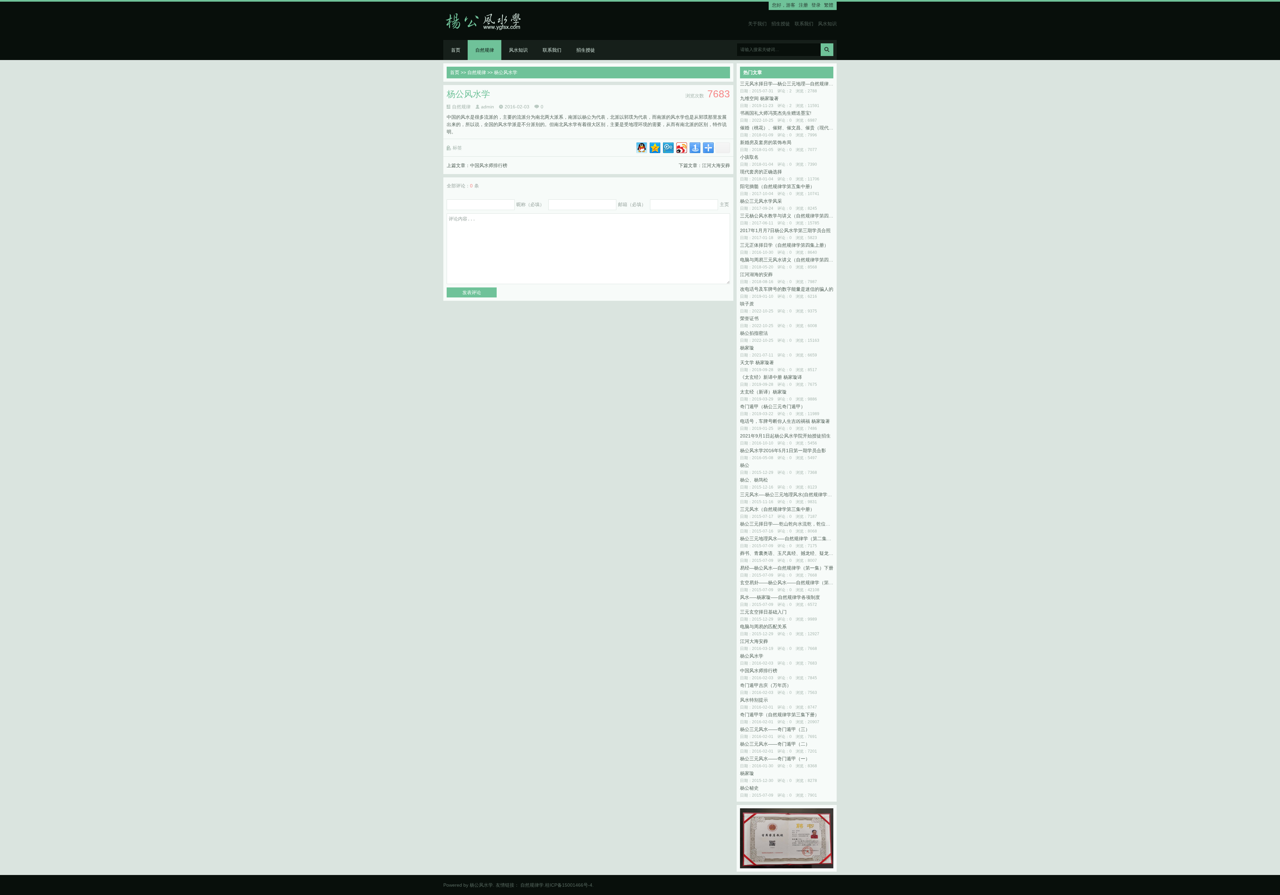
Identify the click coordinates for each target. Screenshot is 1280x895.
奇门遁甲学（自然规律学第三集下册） (779, 714)
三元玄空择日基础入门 (763, 612)
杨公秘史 (749, 788)
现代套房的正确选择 (761, 171)
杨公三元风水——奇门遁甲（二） (775, 744)
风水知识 (827, 23)
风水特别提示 (754, 700)
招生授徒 (780, 23)
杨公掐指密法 (754, 333)
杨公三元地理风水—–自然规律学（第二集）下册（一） (786, 538)
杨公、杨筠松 (754, 480)
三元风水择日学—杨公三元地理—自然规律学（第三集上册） (786, 83)
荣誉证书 (749, 318)
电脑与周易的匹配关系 (763, 626)
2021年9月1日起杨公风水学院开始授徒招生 (785, 435)
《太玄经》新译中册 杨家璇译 (771, 377)
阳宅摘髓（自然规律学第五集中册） (777, 186)
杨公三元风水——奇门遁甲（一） (775, 758)
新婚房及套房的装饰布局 (765, 142)
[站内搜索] (827, 49)
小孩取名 (749, 157)
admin (487, 106)
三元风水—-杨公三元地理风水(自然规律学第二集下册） (786, 494)
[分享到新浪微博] (681, 147)
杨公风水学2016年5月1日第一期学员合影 (783, 450)
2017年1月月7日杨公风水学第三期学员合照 (785, 230)
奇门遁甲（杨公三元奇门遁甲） (772, 406)
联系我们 (804, 23)
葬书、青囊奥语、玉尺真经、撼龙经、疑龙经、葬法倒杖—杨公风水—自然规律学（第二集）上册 (786, 553)
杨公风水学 (751, 656)
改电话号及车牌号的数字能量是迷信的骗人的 (786, 289)
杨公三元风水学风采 (761, 201)
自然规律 (484, 50)
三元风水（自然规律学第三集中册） (777, 509)
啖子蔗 (747, 303)
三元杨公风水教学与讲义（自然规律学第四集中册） (786, 215)
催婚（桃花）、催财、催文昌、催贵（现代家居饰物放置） (786, 127)
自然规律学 (532, 885)
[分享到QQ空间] (654, 147)
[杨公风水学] (485, 21)
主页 (724, 204)
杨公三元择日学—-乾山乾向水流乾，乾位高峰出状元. (786, 524)
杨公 (744, 465)
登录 (816, 5)
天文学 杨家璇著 (757, 362)
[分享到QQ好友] (641, 147)
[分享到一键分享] (694, 147)
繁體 (828, 5)
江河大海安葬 (716, 165)
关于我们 (757, 23)
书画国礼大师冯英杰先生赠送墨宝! (775, 113)
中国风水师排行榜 (488, 165)
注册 (803, 5)
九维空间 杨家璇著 (759, 98)
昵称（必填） (530, 204)
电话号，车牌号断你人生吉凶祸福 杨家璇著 (785, 421)
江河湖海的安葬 (756, 274)
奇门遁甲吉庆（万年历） (765, 685)
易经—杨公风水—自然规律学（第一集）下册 (786, 568)
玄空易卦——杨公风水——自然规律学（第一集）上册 (786, 582)
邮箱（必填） (632, 204)
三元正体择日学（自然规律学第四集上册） (784, 245)
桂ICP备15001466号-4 (568, 885)
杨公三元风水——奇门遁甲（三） (775, 729)
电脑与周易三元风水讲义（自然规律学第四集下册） (786, 259)
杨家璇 (747, 347)
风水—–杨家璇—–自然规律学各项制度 (780, 597)
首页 (455, 50)
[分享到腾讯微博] (668, 147)
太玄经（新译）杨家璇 (763, 391)
